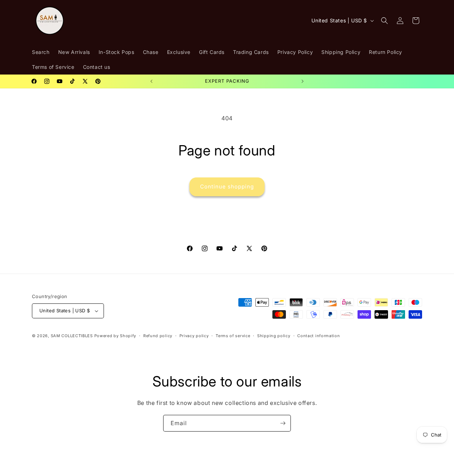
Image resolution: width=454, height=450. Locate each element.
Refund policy (157, 335)
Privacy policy (194, 335)
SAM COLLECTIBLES (72, 335)
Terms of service (233, 335)
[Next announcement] (302, 81)
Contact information (318, 335)
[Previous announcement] (151, 81)
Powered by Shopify (115, 335)
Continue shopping (227, 186)
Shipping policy (273, 335)
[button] (384, 20)
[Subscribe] (282, 423)
